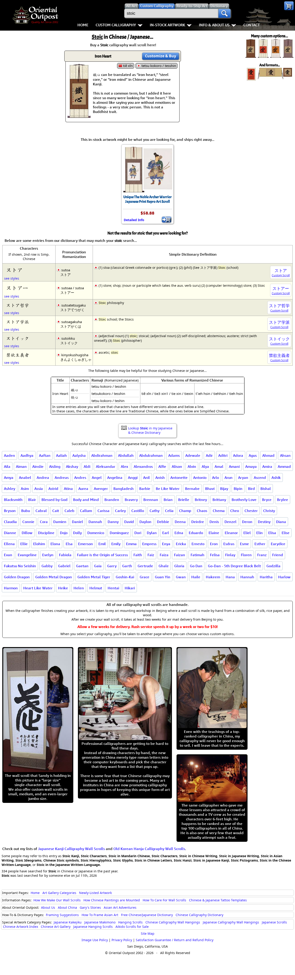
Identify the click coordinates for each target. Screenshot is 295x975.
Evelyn (47, 555)
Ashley (9, 488)
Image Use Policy (95, 940)
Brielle (183, 499)
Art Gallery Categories (59, 893)
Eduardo (196, 532)
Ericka (181, 543)
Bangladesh (123, 488)
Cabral (41, 510)
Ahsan (285, 455)
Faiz (151, 555)
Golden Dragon (17, 577)
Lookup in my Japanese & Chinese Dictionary (150, 430)
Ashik (276, 477)
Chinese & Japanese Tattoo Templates (218, 900)
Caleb (69, 510)
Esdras (228, 543)
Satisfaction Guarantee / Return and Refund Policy (174, 940)
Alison (177, 466)
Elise (285, 532)
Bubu (25, 510)
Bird (251, 488)
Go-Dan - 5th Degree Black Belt (234, 566)
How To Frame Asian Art (100, 915)
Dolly (77, 532)
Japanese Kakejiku (68, 922)
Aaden (9, 455)
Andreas (62, 477)
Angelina (114, 477)
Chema (219, 510)
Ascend (260, 477)
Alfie (162, 466)
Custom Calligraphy (116, 25)
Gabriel (64, 566)
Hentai (113, 588)
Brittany (219, 499)
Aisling (54, 466)
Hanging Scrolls (130, 922)
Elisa (272, 532)
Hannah (247, 577)
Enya (166, 543)
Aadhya (27, 455)
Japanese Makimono (99, 922)
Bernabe (192, 488)
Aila (7, 466)
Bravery (131, 499)
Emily (116, 543)
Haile (195, 577)
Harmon (11, 588)
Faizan (179, 555)
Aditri (222, 455)
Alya (205, 466)
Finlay (230, 555)
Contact (251, 25)
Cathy (154, 510)
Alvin (192, 466)
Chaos (202, 510)
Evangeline (27, 555)
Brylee (282, 499)
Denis (214, 521)
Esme (244, 543)
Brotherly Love (244, 499)
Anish (160, 477)
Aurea (83, 488)
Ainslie (38, 466)
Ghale (164, 566)
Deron (247, 521)
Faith (137, 555)
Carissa (103, 510)
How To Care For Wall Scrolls (164, 900)
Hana (230, 577)
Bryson (10, 510)
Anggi (133, 477)
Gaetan (82, 566)
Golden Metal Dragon (53, 577)
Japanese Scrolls (274, 922)
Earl (165, 532)
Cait (55, 510)
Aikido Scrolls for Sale (132, 926)
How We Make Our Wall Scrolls (57, 900)
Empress (149, 543)
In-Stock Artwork (167, 25)
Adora (238, 455)
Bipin (238, 488)
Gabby (47, 566)
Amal (219, 466)
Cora (44, 521)
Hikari (130, 588)
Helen (79, 588)
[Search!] (224, 13)
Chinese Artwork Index (20, 926)
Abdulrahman (151, 455)
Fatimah (197, 555)
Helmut (95, 588)
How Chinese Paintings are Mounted (111, 900)
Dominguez (119, 532)
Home (82, 25)
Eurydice (278, 543)
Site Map (147, 933)
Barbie (144, 488)
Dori (137, 532)
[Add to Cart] (166, 220)
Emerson (85, 543)
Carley (120, 510)
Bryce (266, 499)
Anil (146, 477)
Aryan (243, 477)
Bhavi (210, 488)
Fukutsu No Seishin (20, 566)
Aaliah (61, 455)
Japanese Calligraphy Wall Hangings (231, 922)
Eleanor (231, 532)
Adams (174, 455)
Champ (185, 510)
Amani (234, 466)
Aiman (21, 466)
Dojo (64, 532)
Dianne (10, 532)
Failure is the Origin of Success (102, 555)
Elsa (69, 543)
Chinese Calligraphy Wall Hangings (172, 922)
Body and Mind (86, 499)
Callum (86, 510)
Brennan (150, 499)
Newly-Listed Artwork (95, 893)
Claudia (10, 521)
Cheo (234, 510)
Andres (80, 477)
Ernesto (198, 543)
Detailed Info (134, 220)
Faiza (164, 555)
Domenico (95, 532)
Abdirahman (101, 455)
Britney (201, 499)
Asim (25, 488)
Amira (267, 466)
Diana (281, 521)
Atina (68, 488)
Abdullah (126, 455)
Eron (214, 543)
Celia (169, 510)
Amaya (251, 466)
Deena (180, 521)
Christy (269, 510)
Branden (111, 499)
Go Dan (196, 566)
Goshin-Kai (125, 577)
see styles (11, 278)
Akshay (72, 466)
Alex (124, 466)
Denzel (230, 521)
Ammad (284, 466)
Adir (209, 455)
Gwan (181, 577)
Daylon (145, 521)
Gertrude (145, 566)
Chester (251, 510)
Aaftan (44, 455)
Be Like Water (168, 488)
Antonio (199, 477)
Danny (113, 521)
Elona (55, 543)
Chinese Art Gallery (56, 926)
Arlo (215, 477)
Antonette (179, 477)
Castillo (137, 510)
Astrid (53, 488)
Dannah (95, 521)
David (129, 521)
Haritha (266, 577)
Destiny (264, 521)
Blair (32, 499)
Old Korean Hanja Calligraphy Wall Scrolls (149, 848)
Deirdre (197, 521)
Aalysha (79, 455)
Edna (178, 532)
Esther (259, 543)
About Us (48, 907)
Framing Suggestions (62, 915)
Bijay (224, 488)
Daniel (77, 521)
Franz (262, 555)
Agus (253, 455)
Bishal (265, 488)
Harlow (284, 577)
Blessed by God (54, 499)
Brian (168, 499)
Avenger (101, 488)
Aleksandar (105, 466)
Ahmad (268, 455)
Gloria (179, 566)
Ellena (9, 543)
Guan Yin (162, 577)
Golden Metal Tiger (93, 577)
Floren (246, 555)
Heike (63, 588)
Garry (112, 566)
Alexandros (143, 466)
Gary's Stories (90, 907)
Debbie (163, 521)
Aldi (87, 466)
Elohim (39, 543)
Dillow (27, 532)
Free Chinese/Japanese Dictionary (147, 915)
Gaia (98, 566)
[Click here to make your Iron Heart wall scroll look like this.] (79, 115)
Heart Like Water (38, 588)
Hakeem (213, 577)
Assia (38, 488)
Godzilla (273, 566)
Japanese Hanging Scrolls (93, 926)
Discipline (46, 532)
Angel (97, 477)
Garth (127, 566)
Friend (277, 555)
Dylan (152, 532)
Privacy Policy (122, 940)
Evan (8, 555)
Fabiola (65, 555)
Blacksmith (13, 499)
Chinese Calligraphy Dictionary (199, 915)
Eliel (247, 532)
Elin (259, 532)
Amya (8, 477)
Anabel (25, 477)
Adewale (192, 455)
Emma (131, 543)
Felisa (215, 555)
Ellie (24, 543)
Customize (160, 55)
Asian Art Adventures (120, 907)
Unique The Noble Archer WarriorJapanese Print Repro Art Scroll (147, 199)
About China (67, 907)
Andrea (43, 477)
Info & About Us (214, 25)
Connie (28, 521)
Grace (144, 577)
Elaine (214, 532)
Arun (228, 477)
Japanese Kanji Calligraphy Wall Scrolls (71, 848)
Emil (102, 543)
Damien (59, 521)
